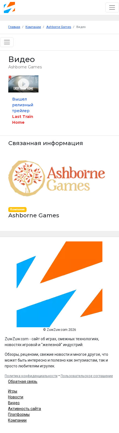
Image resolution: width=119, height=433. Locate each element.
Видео (14, 403)
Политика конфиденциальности (31, 376)
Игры (12, 391)
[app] (56, 178)
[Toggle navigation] (112, 7)
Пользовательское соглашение (87, 376)
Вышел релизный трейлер (22, 111)
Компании (17, 420)
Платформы (19, 414)
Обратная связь (22, 381)
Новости (15, 397)
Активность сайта (24, 408)
